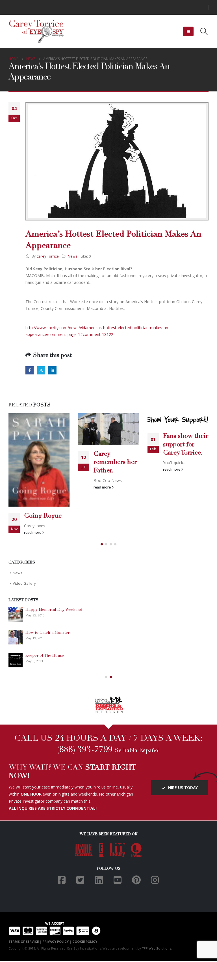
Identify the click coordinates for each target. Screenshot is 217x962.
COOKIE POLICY (84, 941)
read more (33, 532)
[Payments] (54, 928)
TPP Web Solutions (156, 948)
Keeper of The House (44, 656)
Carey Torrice (47, 256)
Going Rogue (43, 516)
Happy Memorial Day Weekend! (54, 610)
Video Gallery (24, 583)
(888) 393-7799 (84, 750)
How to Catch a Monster (47, 633)
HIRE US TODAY (182, 787)
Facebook (29, 370)
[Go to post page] (39, 459)
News (72, 256)
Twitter (41, 370)
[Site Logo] (36, 31)
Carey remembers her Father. (115, 462)
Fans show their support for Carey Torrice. (185, 444)
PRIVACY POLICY (55, 941)
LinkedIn (52, 370)
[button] (188, 31)
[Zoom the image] (108, 699)
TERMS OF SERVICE (23, 941)
